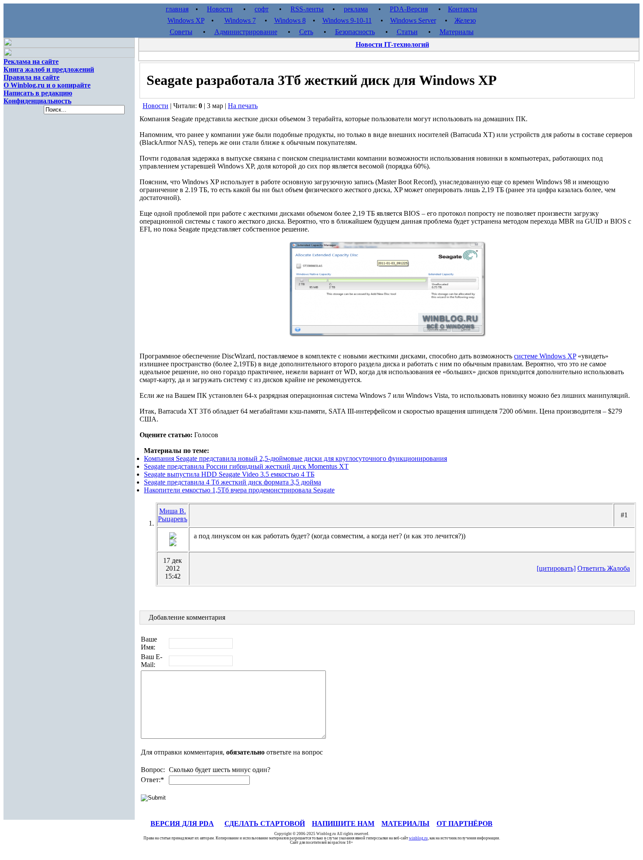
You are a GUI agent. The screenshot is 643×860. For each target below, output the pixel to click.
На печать (243, 105)
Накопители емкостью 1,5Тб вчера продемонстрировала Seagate (239, 490)
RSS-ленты (307, 9)
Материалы (457, 31)
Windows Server (413, 20)
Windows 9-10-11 (347, 20)
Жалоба (618, 568)
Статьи (407, 31)
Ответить (592, 568)
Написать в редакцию (37, 93)
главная (177, 9)
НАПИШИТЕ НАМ (343, 823)
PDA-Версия (409, 9)
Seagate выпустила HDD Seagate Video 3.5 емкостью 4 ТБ (229, 474)
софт (262, 9)
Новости (220, 9)
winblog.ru (418, 838)
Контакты (462, 9)
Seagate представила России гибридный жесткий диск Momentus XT (246, 466)
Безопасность (355, 31)
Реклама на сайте (31, 61)
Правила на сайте (31, 77)
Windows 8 (290, 20)
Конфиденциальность (37, 101)
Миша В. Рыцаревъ (172, 515)
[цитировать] (556, 568)
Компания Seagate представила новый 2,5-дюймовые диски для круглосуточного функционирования (295, 458)
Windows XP (186, 20)
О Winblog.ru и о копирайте (47, 85)
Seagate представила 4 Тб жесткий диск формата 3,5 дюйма (232, 482)
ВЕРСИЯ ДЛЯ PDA (182, 823)
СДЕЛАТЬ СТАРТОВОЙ (264, 823)
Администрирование (245, 31)
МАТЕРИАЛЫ (405, 823)
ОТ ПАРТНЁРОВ (465, 823)
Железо (465, 20)
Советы (181, 31)
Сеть (306, 31)
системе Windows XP (545, 356)
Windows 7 (240, 20)
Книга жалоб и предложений (48, 69)
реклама (356, 9)
